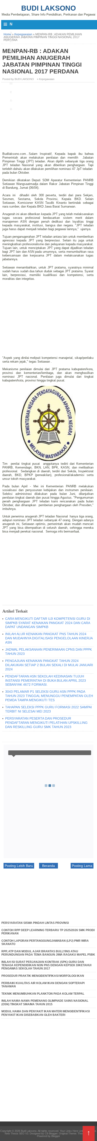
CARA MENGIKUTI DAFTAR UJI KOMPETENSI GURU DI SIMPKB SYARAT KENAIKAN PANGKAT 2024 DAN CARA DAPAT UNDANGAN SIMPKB (47, 623)
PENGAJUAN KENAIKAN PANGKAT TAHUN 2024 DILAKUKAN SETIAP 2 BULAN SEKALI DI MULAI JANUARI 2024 (49, 665)
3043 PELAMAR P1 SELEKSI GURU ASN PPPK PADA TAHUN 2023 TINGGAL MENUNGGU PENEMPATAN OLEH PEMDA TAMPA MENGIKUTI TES (49, 696)
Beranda (48, 866)
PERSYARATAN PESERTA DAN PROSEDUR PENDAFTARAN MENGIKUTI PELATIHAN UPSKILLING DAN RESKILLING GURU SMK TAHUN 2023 (46, 723)
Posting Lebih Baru (19, 866)
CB (1, 1139)
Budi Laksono (48, 8)
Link (81, 1130)
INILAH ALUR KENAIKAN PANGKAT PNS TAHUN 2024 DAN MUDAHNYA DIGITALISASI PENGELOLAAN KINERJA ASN (49, 638)
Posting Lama (82, 866)
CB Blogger (51, 1133)
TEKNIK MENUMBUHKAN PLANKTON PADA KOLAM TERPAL (42, 993)
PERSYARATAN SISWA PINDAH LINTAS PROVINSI (35, 923)
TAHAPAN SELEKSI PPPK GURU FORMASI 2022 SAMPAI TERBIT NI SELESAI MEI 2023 (48, 709)
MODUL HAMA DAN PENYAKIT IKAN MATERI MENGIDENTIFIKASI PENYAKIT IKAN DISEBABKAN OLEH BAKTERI (45, 1013)
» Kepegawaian (45, 79)
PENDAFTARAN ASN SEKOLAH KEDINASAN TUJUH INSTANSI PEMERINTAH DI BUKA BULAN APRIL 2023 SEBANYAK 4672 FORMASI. (45, 680)
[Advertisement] (48, 119)
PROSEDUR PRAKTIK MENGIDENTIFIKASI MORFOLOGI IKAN (42, 975)
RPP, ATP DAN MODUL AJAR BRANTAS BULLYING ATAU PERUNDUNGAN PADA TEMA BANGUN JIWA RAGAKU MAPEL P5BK (48, 953)
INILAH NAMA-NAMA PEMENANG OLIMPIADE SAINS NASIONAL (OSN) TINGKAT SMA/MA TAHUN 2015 (44, 1002)
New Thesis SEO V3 (16, 1133)
